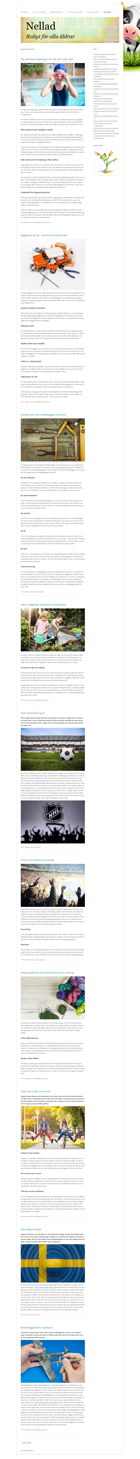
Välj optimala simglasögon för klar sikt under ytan (47, 59)
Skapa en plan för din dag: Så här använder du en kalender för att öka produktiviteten (106, 123)
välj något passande (54, 919)
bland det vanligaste (50, 1388)
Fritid (43, 222)
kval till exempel (69, 939)
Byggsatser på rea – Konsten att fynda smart (44, 235)
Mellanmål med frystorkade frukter (104, 131)
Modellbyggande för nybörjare (36, 1327)
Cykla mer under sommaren (35, 1091)
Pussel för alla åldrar (74, 12)
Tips (47, 222)
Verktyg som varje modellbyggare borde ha (43, 414)
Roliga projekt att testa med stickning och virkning (47, 972)
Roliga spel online (93, 12)
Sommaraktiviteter (56, 12)
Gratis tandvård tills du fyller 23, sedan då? (106, 108)
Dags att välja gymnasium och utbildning (106, 128)
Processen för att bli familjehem (103, 99)
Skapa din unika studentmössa (103, 101)
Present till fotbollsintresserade (37, 860)
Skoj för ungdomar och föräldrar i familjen (106, 133)
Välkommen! (25, 12)
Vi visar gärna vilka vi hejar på (45, 1287)
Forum (37, 960)
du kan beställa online (64, 467)
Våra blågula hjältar (31, 1229)
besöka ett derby (77, 955)
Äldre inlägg (26, 1443)
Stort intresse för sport (33, 712)
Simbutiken (79, 119)
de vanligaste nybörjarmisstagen (47, 1402)
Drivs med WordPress (27, 1450)
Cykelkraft (34, 1166)
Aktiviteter (38, 222)
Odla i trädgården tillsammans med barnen (43, 604)
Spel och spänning (39, 12)
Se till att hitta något (42, 781)
